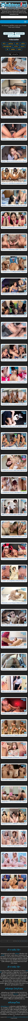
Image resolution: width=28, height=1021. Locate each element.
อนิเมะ (4, 43)
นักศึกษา (23, 43)
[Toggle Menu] (25, 21)
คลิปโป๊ (2, 955)
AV (7, 49)
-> (7, 940)
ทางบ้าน (16, 46)
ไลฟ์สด (19, 49)
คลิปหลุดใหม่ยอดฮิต (20, 33)
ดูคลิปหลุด (11, 43)
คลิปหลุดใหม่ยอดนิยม (8, 33)
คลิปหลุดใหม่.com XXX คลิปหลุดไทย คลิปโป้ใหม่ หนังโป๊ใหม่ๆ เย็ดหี (17, 1017)
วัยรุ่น (17, 43)
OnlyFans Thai (7, 46)
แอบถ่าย (22, 46)
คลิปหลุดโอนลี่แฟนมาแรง (14, 36)
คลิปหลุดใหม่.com (5, 1006)
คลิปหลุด (17, 953)
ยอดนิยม (13, 49)
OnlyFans (15, 994)
